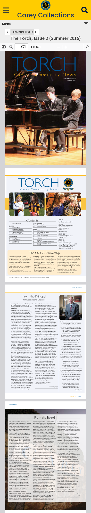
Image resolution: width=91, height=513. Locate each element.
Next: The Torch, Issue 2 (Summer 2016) (36, 32)
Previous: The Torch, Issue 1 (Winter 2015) (7, 32)
